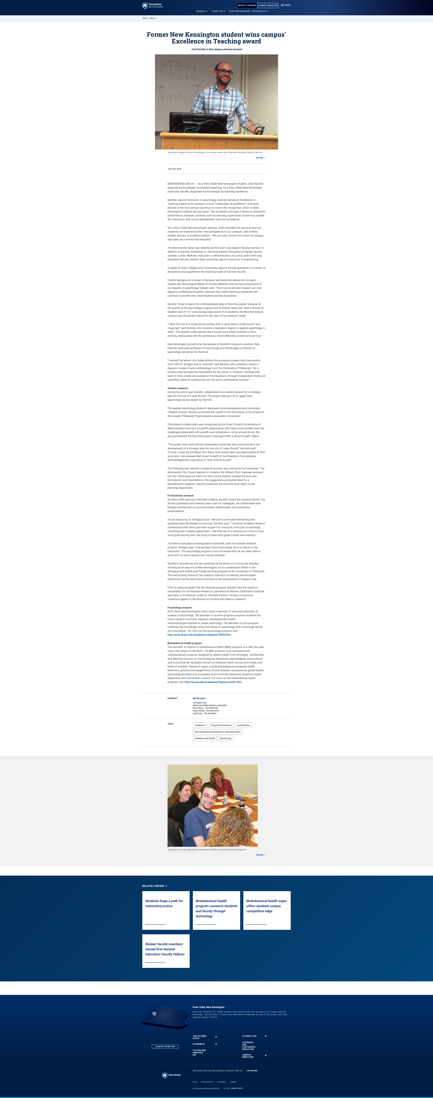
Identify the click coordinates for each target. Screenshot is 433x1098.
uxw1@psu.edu (199, 702)
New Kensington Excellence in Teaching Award (218, 732)
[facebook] (159, 1036)
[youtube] (176, 1036)
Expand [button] (259, 158)
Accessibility (222, 1082)
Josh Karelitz (243, 725)
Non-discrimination (207, 1082)
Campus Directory (248, 1056)
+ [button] (216, 1037)
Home (144, 18)
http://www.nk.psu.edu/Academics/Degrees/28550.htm (199, 634)
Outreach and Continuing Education (248, 1045)
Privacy (195, 1082)
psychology (225, 738)
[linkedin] (153, 1036)
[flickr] (171, 1036)
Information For (259, 11)
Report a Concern (247, 5)
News (152, 18)
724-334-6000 (252, 1071)
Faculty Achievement (221, 725)
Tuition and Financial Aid (239, 11)
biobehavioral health (205, 738)
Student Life (217, 11)
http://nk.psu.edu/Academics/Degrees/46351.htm (212, 682)
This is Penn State (199, 1037)
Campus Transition (268, 5)
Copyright (233, 1082)
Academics (201, 11)
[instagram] (165, 1036)
